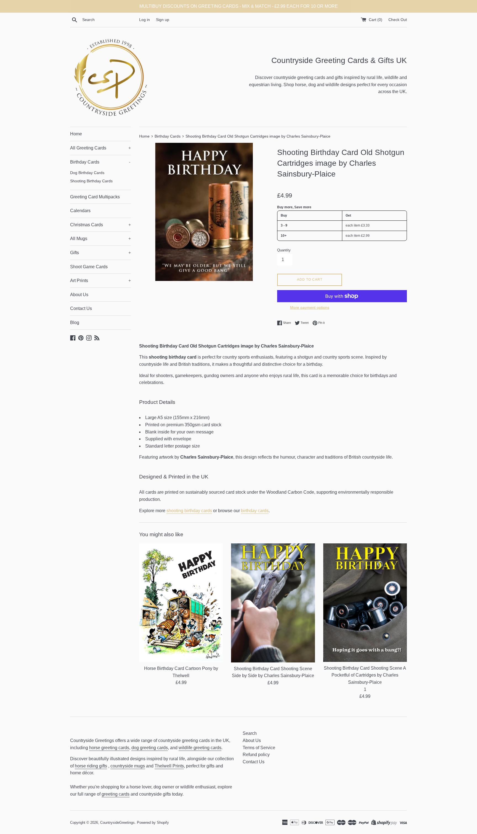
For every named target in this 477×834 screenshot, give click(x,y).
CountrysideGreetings (117, 822)
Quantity (284, 250)
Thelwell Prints (169, 766)
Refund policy (256, 754)
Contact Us (81, 308)
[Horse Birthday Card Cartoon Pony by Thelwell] (181, 602)
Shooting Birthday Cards (91, 181)
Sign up (162, 19)
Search (250, 733)
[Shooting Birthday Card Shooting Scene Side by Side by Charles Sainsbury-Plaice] (273, 602)
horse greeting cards (109, 747)
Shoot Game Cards (89, 266)
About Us (79, 294)
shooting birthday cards (189, 510)
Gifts (100, 252)
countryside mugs (127, 766)
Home (76, 133)
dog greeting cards (149, 747)
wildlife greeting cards (200, 747)
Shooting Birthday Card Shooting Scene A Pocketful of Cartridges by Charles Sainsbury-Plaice (365, 675)
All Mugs (100, 238)
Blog (74, 322)
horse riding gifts (91, 766)
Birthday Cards (100, 162)
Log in (144, 19)
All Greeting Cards (100, 148)
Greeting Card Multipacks (95, 196)
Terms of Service (259, 747)
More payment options (309, 307)
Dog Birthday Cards (87, 173)
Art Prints (100, 280)
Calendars (80, 210)
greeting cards (115, 794)
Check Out (397, 19)
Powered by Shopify (153, 822)
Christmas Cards (100, 224)
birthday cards (255, 510)
